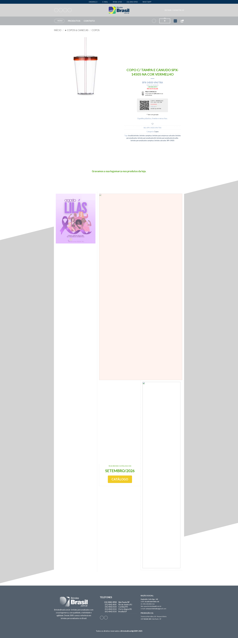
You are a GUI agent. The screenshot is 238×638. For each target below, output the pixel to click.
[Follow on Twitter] (65, 10)
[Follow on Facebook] (56, 10)
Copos (96, 30)
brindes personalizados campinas (142, 140)
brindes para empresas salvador (163, 136)
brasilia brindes (133, 136)
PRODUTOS (74, 21)
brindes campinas (146, 136)
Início (57, 30)
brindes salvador (160, 140)
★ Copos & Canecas (76, 30)
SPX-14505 (170, 140)
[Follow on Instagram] (61, 10)
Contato (89, 21)
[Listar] (152, 124)
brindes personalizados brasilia (167, 138)
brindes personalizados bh (147, 138)
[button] (174, 10)
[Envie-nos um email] (70, 10)
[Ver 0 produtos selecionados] (175, 21)
